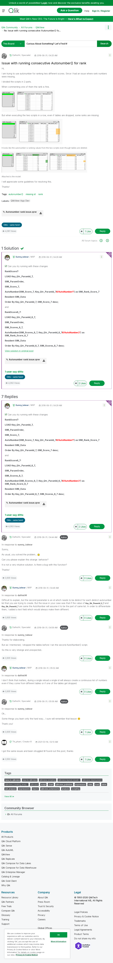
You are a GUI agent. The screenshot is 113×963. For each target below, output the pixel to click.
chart (51, 784)
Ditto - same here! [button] (12, 225)
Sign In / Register (101, 11)
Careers (41, 919)
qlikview (34, 784)
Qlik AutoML (7, 850)
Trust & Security (46, 906)
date (90, 784)
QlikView (40, 27)
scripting (76, 789)
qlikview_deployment (92, 780)
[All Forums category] (5, 814)
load (97, 784)
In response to (17, 544)
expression (80, 784)
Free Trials (6, 906)
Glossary (5, 915)
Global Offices (45, 928)
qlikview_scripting (48, 780)
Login (44, 3)
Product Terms (81, 934)
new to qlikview (30, 780)
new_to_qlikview (12, 780)
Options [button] (108, 27)
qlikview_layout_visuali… (69, 780)
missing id (31, 194)
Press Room (44, 901)
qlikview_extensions (50, 789)
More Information (58, 941)
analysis (65, 789)
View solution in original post (19, 350)
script (43, 784)
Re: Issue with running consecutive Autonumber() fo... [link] (32, 30)
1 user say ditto (14, 371)
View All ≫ (9, 796)
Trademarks (80, 920)
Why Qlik (5, 885)
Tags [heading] (7, 773)
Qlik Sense (6, 845)
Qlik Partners (7, 901)
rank (40, 194)
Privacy (41, 915)
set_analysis (10, 789)
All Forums (26, 27)
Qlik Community (9, 27)
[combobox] (61, 43)
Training (5, 919)
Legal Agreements (83, 929)
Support (5, 924)
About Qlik (43, 897)
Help (86, 11)
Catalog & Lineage (10, 876)
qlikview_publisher (64, 784)
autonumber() (16, 194)
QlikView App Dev (20, 201)
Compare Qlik (8, 910)
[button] (110, 55)
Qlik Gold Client (9, 881)
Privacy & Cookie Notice (86, 916)
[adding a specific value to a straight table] (103, 240)
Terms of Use (81, 925)
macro (35, 789)
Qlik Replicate (8, 858)
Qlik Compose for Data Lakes (16, 863)
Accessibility (44, 910)
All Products (7, 836)
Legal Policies (81, 912)
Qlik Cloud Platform (11, 841)
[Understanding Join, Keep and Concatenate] (107, 240)
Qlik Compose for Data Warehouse (18, 867)
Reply (103, 231)
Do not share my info (85, 938)
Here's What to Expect (80, 18)
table (104, 784)
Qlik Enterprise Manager (13, 872)
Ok (58, 935)
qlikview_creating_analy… (16, 784)
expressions (24, 789)
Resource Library (9, 897)
